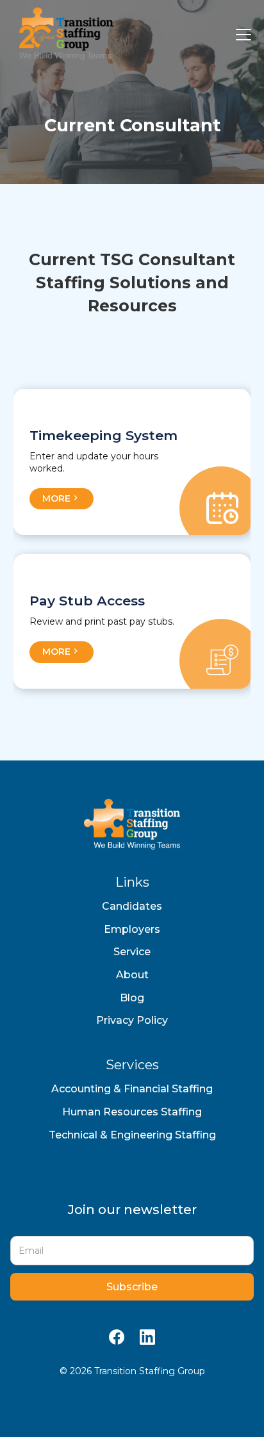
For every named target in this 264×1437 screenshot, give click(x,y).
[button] (241, 34)
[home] (63, 35)
